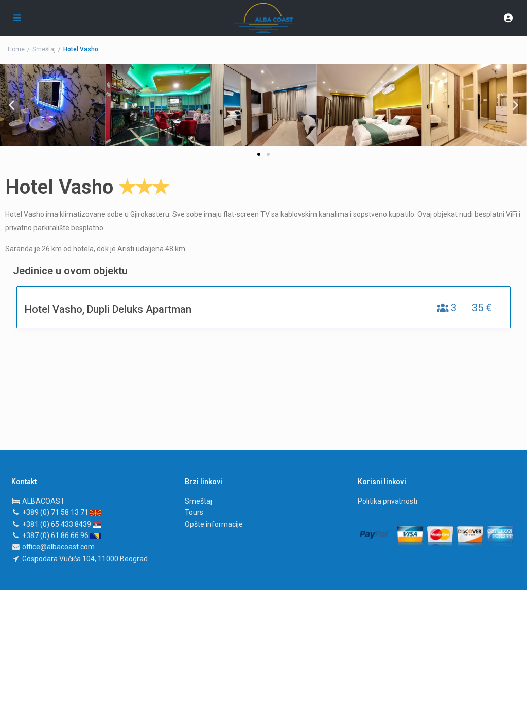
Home (16, 49)
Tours (194, 512)
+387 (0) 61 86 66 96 (56, 535)
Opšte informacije (214, 524)
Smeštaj (44, 49)
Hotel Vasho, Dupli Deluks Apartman (108, 309)
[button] (258, 154)
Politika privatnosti (387, 501)
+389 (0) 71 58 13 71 (56, 512)
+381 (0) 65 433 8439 (57, 524)
